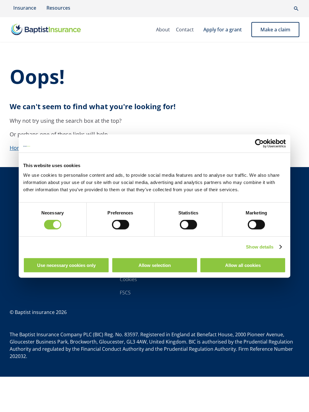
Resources (58, 8)
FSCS (125, 292)
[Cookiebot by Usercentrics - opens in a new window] (259, 143)
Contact (185, 29)
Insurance (24, 8)
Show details (259, 246)
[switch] (120, 225)
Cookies (128, 279)
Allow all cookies (243, 265)
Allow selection (155, 265)
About (163, 29)
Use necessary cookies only (66, 265)
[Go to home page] (46, 29)
